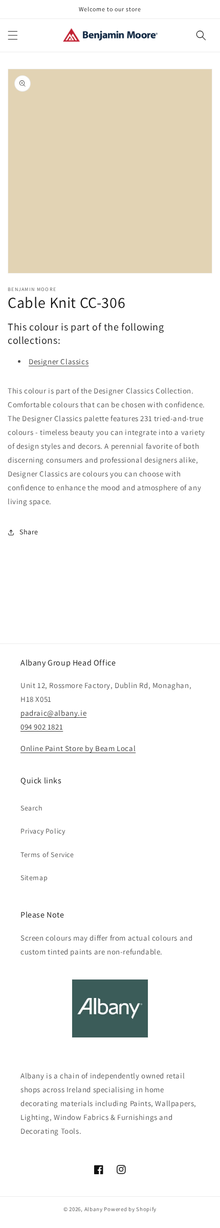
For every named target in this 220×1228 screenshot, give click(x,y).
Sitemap (34, 877)
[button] (13, 35)
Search (31, 808)
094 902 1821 (41, 727)
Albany (93, 1209)
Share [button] (28, 531)
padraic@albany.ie (53, 713)
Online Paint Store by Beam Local (78, 748)
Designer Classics (59, 361)
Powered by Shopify (130, 1209)
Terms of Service (47, 854)
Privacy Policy (42, 831)
